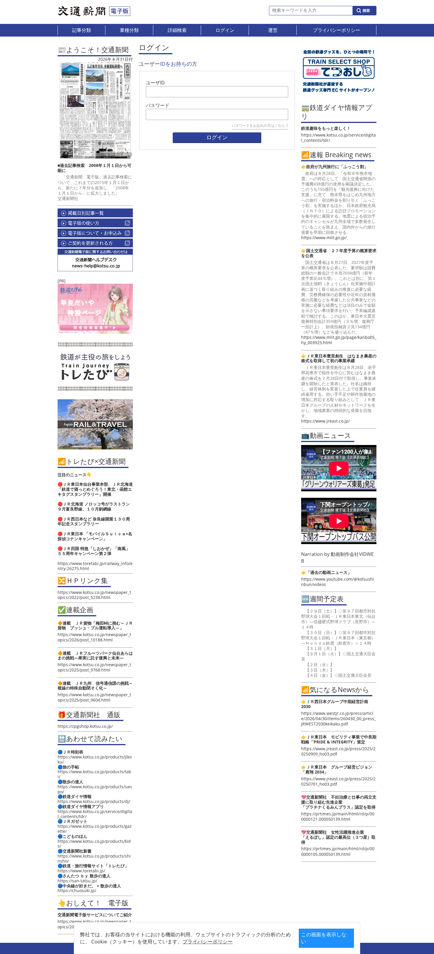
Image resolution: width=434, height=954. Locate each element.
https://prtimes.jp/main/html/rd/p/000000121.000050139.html (337, 816)
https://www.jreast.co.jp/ (325, 421)
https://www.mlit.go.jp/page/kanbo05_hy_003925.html (338, 339)
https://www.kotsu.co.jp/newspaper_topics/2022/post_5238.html (94, 595)
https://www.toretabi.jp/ (81, 870)
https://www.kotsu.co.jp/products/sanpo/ (95, 789)
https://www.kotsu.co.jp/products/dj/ (94, 801)
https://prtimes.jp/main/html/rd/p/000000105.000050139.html (337, 851)
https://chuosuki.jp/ (77, 890)
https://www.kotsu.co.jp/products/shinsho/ (94, 858)
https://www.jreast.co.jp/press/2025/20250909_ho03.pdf (338, 751)
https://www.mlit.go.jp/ (324, 237)
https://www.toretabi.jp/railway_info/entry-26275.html (95, 566)
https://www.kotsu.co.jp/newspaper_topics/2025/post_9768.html (94, 667)
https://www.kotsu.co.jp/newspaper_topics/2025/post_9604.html (94, 697)
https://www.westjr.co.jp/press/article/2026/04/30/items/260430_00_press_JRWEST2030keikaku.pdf (338, 718)
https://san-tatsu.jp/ (77, 881)
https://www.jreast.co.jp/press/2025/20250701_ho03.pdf (338, 781)
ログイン (217, 137)
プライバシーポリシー (207, 941)
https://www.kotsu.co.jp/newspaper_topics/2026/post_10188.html (94, 637)
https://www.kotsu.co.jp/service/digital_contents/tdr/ (95, 814)
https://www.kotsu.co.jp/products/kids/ (94, 843)
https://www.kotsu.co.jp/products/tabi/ (94, 774)
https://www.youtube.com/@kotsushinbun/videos (337, 581)
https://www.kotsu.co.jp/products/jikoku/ (95, 759)
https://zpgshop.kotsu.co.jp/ (85, 726)
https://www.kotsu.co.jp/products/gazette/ (95, 828)
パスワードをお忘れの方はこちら (258, 125)
